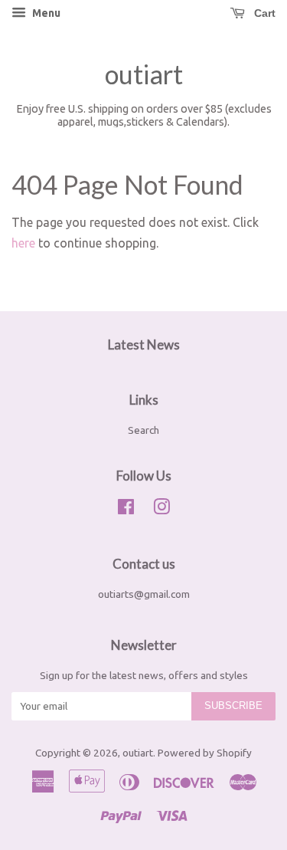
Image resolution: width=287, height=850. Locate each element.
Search (143, 430)
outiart (144, 74)
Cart (263, 13)
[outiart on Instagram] (161, 510)
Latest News (144, 344)
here (23, 243)
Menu (45, 13)
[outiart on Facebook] (126, 510)
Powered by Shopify (205, 753)
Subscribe (233, 705)
